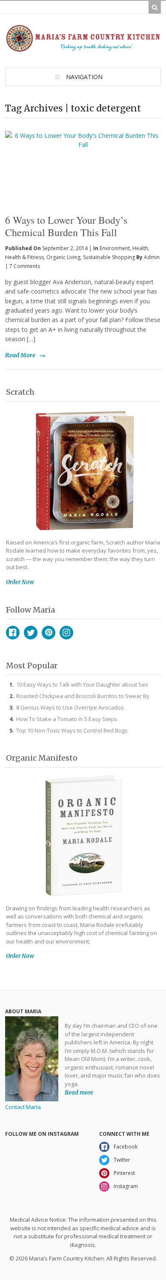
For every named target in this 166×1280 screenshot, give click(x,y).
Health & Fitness (24, 257)
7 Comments (24, 266)
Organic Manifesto (41, 758)
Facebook (13, 632)
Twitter (30, 632)
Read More (20, 355)
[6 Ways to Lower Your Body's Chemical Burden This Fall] (83, 155)
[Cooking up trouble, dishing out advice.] (83, 48)
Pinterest (48, 632)
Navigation (84, 77)
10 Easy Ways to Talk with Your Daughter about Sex (82, 684)
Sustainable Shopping (109, 257)
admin (152, 257)
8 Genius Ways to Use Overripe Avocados (70, 707)
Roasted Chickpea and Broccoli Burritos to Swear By (82, 696)
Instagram (66, 632)
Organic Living (63, 257)
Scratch (20, 392)
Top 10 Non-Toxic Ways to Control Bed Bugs (72, 730)
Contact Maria (23, 1107)
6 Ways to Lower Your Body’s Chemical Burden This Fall (66, 226)
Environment (115, 248)
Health (140, 248)
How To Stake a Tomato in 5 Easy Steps (66, 719)
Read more (79, 1092)
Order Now (20, 582)
